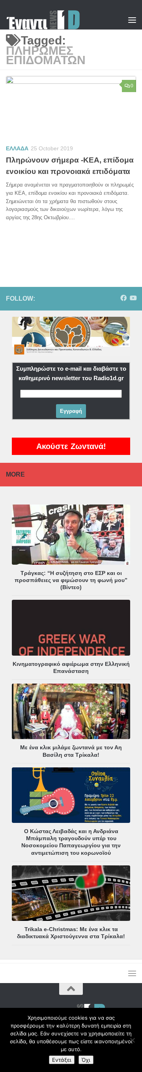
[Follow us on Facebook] (123, 298)
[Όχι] (132, 1040)
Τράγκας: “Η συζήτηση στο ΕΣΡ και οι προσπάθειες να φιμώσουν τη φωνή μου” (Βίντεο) (71, 580)
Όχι (86, 1060)
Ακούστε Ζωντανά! (71, 446)
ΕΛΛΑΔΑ (17, 148)
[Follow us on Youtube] (133, 298)
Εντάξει (61, 1060)
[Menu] (132, 20)
